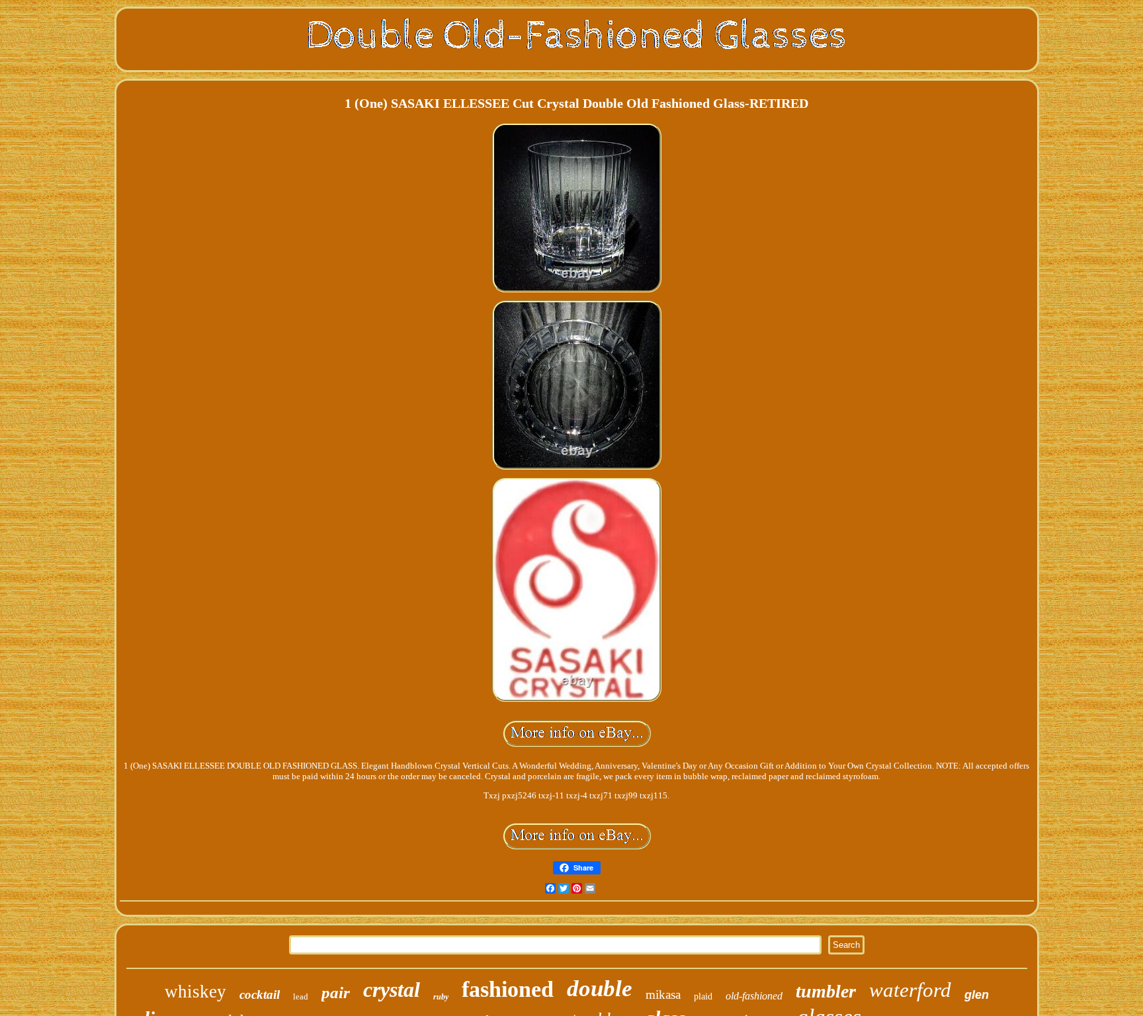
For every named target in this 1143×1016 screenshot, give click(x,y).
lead (300, 996)
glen (976, 994)
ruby (440, 996)
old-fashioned (754, 995)
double (599, 988)
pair (335, 992)
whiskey (195, 991)
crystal (391, 989)
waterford (910, 989)
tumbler (826, 991)
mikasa (663, 994)
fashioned (508, 989)
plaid (703, 996)
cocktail (259, 994)
